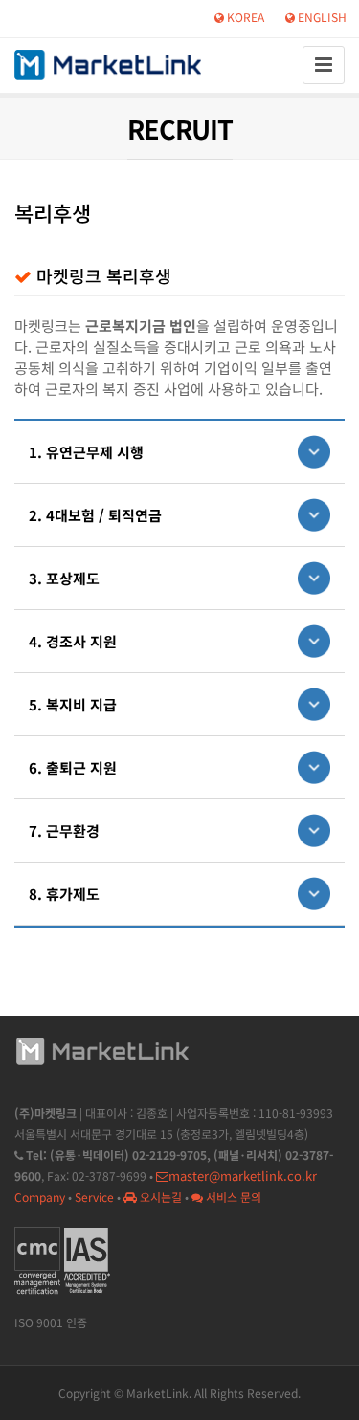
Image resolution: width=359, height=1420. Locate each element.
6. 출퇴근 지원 (73, 767)
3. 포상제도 (64, 578)
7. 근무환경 (64, 830)
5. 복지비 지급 (73, 704)
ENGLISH (321, 17)
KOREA (244, 17)
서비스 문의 (232, 1197)
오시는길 (159, 1197)
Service (94, 1197)
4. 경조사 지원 (73, 641)
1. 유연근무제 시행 (86, 452)
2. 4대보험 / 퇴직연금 (95, 515)
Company (39, 1197)
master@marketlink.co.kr (242, 1176)
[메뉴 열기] (324, 65)
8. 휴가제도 (64, 894)
